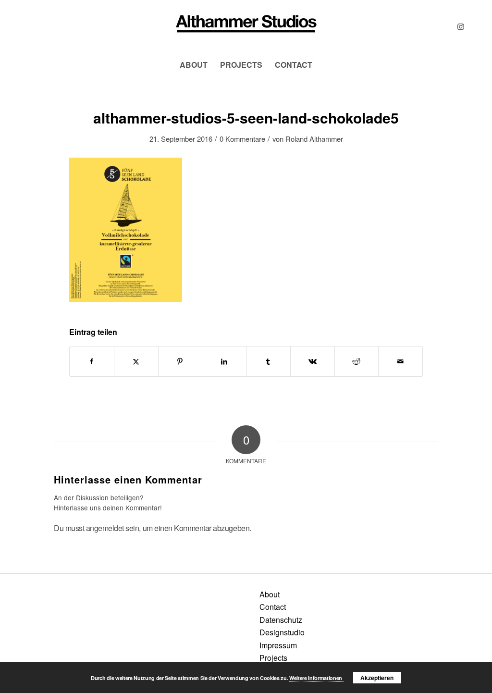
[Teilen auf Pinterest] (180, 361)
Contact (272, 606)
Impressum (278, 645)
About (269, 594)
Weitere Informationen (316, 677)
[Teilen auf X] (136, 361)
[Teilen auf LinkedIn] (224, 361)
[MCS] (246, 26)
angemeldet (105, 527)
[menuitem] (193, 65)
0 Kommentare (242, 139)
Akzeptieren (377, 677)
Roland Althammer (314, 139)
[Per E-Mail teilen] (400, 361)
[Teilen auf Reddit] (357, 361)
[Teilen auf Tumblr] (268, 361)
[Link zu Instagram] (461, 26)
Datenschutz (280, 619)
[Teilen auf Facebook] (92, 361)
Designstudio (282, 632)
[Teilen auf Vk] (312, 361)
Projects (273, 657)
